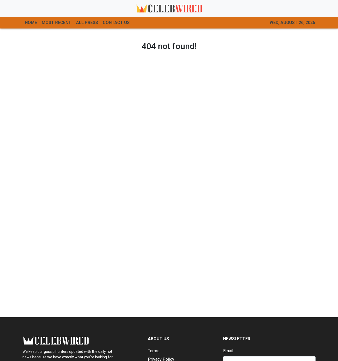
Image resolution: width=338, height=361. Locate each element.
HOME (31, 22)
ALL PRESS (87, 22)
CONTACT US (116, 22)
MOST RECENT (56, 22)
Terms (153, 350)
